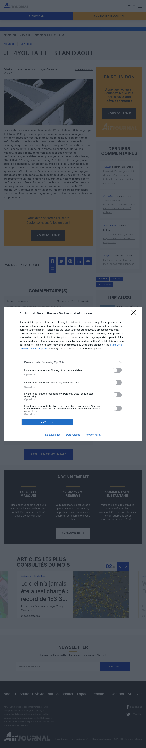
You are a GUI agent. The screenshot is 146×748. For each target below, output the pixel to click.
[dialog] (73, 374)
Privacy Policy (93, 434)
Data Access (73, 434)
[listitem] (73, 362)
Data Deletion (53, 434)
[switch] (117, 370)
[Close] (134, 313)
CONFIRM (47, 422)
